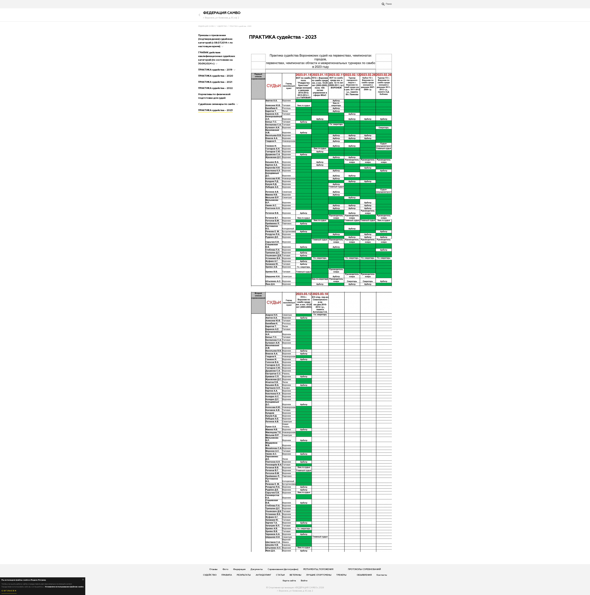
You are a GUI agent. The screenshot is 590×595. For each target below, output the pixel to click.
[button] (222, 46)
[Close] (83, 579)
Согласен (9, 591)
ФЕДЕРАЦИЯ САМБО (222, 13)
